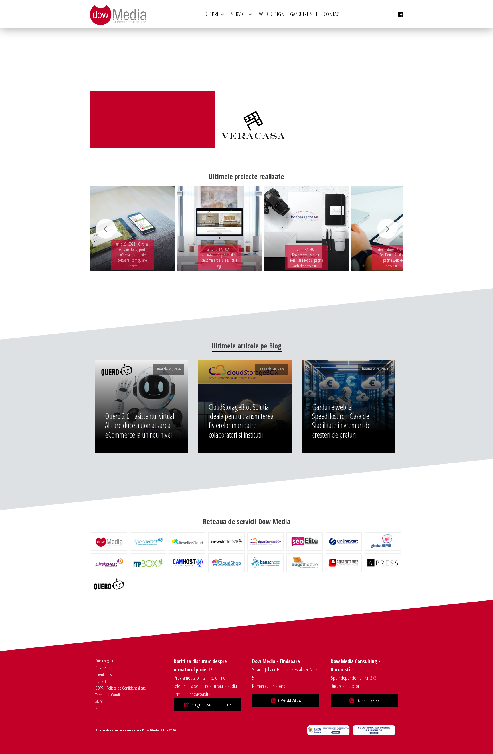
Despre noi (103, 667)
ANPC (99, 701)
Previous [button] (106, 229)
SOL (98, 708)
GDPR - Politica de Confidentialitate (120, 688)
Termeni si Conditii (108, 695)
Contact (100, 681)
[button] (207, 704)
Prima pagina (104, 660)
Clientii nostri (104, 674)
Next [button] (387, 229)
